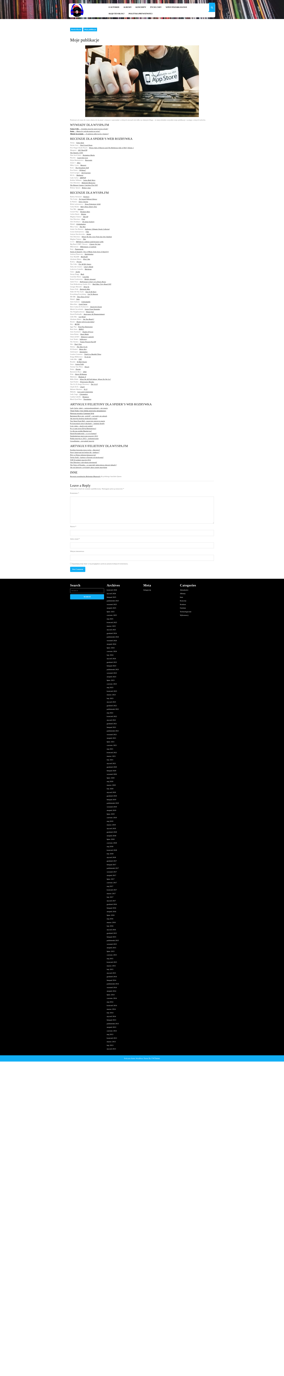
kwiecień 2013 (112, 1038)
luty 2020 (110, 789)
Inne (181, 597)
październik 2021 (113, 731)
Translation (87, 399)
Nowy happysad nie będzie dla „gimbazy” (85, 452)
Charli (82, 387)
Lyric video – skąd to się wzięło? (81, 426)
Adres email (75, 539)
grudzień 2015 (112, 933)
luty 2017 (110, 897)
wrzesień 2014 (112, 987)
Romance (86, 397)
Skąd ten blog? (116, 14)
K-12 (85, 389)
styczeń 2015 (111, 973)
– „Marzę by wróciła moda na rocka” (85, 131)
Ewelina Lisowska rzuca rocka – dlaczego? (85, 450)
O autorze (113, 7)
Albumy (127, 7)
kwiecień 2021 (112, 752)
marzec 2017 (111, 893)
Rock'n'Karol (76, 29)
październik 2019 (113, 803)
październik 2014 (113, 984)
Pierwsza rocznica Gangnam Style (82, 413)
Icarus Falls (79, 364)
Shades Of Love (87, 332)
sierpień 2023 (111, 677)
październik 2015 (113, 940)
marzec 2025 (111, 626)
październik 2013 (113, 1024)
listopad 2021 (111, 727)
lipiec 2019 (110, 814)
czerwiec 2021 (112, 745)
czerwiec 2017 (112, 883)
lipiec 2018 (110, 839)
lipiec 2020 (110, 778)
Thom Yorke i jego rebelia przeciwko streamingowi (88, 411)
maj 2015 (110, 958)
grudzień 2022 (112, 706)
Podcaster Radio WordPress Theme (136, 1058)
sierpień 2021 (111, 738)
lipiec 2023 (110, 680)
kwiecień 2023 (112, 691)
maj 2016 (110, 919)
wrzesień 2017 (112, 872)
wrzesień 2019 (112, 807)
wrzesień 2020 (112, 774)
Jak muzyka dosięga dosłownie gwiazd (83, 418)
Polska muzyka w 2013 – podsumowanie (84, 438)
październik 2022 (113, 709)
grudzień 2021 (112, 724)
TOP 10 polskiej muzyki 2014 (80, 460)
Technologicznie (185, 612)
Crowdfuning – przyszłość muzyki (82, 441)
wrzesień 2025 (112, 604)
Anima (89, 234)
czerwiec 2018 (112, 843)
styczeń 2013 (111, 1049)
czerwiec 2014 (112, 998)
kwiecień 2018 (112, 850)
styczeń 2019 (111, 828)
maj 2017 (110, 886)
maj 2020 (110, 781)
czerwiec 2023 (112, 684)
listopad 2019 (111, 799)
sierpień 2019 (111, 810)
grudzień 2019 (112, 796)
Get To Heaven (93, 294)
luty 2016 (110, 926)
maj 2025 (110, 619)
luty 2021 (110, 760)
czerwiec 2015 (112, 955)
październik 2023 (113, 669)
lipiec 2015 (110, 951)
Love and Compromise (85, 392)
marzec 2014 (111, 1009)
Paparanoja (79, 249)
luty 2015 (110, 969)
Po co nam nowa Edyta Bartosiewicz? (83, 428)
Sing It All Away (90, 292)
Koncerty (141, 7)
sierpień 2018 (111, 836)
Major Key (83, 349)
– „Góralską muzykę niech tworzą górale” (89, 129)
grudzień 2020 (112, 767)
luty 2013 (110, 1045)
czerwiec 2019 (112, 817)
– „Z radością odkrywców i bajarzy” (89, 134)
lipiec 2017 (110, 879)
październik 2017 (113, 868)
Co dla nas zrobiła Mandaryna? (81, 431)
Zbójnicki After (85, 289)
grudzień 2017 (112, 861)
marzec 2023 (111, 695)
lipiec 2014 (110, 995)
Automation (84, 352)
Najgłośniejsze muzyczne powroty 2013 (84, 436)
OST (84, 185)
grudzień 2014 (112, 976)
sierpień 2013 (111, 1027)
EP (82, 150)
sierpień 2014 (111, 991)
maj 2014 (110, 1002)
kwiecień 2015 (112, 962)
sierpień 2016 (111, 911)
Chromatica (84, 394)
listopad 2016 (111, 908)
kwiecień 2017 (112, 890)
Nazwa (73, 526)
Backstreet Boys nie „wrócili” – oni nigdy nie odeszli (88, 416)
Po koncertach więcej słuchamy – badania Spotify (87, 423)
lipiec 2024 (110, 648)
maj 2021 (110, 749)
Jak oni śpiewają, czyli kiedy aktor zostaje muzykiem (88, 467)
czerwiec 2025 (112, 615)
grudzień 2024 (112, 633)
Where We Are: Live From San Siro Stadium (97, 237)
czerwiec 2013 (112, 1031)
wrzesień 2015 (112, 944)
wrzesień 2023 (112, 673)
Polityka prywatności (140, 14)
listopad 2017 (111, 865)
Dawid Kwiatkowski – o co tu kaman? (83, 433)
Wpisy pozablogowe (176, 7)
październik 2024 (113, 637)
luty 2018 (110, 854)
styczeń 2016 (111, 930)
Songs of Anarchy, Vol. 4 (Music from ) (89, 252)
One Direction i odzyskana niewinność (83, 462)
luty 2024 (110, 655)
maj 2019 (110, 821)
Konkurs (183, 604)
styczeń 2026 (111, 593)
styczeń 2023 (111, 702)
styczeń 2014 (111, 1016)
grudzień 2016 (112, 904)
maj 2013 (110, 1034)
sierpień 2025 (111, 608)
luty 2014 (110, 1013)
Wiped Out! (90, 312)
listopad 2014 (111, 980)
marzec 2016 (111, 922)
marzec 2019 (111, 825)
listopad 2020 (111, 771)
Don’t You (78, 344)
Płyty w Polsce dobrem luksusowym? (83, 455)
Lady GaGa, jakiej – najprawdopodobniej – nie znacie (89, 408)
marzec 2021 (111, 756)
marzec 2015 (111, 966)
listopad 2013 (111, 1020)
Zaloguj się (147, 590)
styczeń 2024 (111, 658)
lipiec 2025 (110, 612)
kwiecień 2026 (112, 590)
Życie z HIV (156, 7)
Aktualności (184, 590)
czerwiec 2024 (112, 651)
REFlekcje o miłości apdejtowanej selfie (90, 242)
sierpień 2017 (111, 875)
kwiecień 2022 (112, 716)
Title (84, 239)
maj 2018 (110, 846)
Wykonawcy (184, 615)
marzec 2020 (111, 785)
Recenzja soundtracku (85, 476)
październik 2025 (113, 601)
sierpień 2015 (111, 948)
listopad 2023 (111, 666)
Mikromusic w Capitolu (88, 247)
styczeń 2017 (111, 901)
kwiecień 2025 (112, 622)
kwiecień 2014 (112, 1005)
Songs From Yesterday (92, 309)
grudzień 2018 (112, 832)
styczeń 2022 (111, 720)
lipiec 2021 (110, 742)
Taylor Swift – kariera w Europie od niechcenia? (87, 457)
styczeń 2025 (111, 630)
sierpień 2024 (111, 644)
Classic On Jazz (94, 244)
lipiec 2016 (110, 915)
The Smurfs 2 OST (76, 153)
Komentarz (74, 493)
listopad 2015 (111, 937)
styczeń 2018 (111, 857)
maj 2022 (110, 713)
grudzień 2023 (112, 662)
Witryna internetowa (77, 551)
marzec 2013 (111, 1042)
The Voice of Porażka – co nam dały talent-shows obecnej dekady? (93, 465)
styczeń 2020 (111, 792)
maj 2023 (110, 687)
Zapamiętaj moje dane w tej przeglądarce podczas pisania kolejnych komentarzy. (100, 564)
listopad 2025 (111, 597)
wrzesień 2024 (112, 640)
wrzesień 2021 (112, 734)
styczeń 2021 (111, 763)
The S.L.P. (94, 384)
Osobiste (183, 608)
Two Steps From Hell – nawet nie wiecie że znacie (87, 421)
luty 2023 (110, 698)
